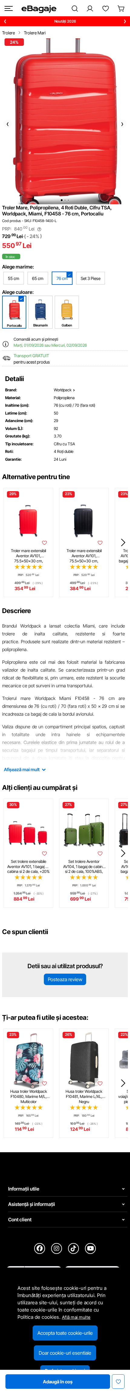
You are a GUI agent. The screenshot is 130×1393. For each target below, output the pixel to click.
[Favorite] (105, 8)
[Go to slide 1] (61, 200)
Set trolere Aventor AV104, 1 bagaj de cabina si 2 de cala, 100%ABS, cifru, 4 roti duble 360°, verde (84, 866)
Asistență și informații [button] (31, 1204)
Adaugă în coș (58, 1382)
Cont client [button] (19, 1219)
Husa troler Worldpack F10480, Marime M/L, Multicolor (28, 1096)
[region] (65, 21)
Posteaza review (65, 979)
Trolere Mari (35, 32)
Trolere (8, 32)
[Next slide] (123, 542)
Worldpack (62, 389)
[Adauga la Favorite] (44, 542)
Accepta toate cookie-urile (65, 1333)
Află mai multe (76, 1317)
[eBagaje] (38, 8)
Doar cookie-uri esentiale (65, 1353)
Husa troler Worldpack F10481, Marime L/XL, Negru (84, 1096)
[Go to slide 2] (65, 200)
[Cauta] (75, 8)
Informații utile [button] (23, 1189)
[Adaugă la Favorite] (118, 1381)
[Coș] (121, 8)
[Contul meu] (90, 8)
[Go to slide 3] (68, 200)
